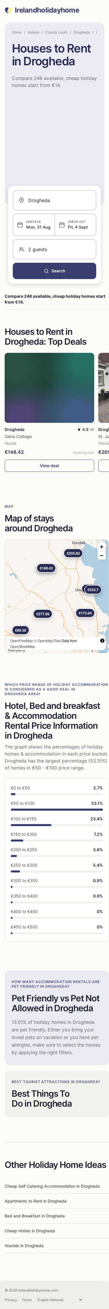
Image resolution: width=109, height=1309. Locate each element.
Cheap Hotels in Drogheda (30, 1230)
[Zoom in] (101, 547)
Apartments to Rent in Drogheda (36, 1200)
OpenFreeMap (21, 640)
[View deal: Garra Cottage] (49, 388)
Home (17, 32)
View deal (49, 465)
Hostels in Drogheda (24, 1245)
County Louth (56, 32)
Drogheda (82, 32)
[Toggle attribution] (102, 640)
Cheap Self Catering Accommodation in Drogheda (52, 1186)
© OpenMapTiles (47, 640)
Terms (27, 1300)
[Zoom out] (101, 555)
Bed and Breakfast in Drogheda (35, 1215)
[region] (57, 596)
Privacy (11, 1300)
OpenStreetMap (22, 646)
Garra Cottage (18, 436)
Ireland (33, 32)
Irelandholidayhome (47, 10)
